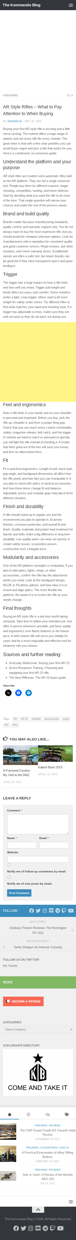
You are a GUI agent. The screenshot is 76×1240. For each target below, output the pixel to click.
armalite (36, 718)
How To (64, 1147)
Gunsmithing (49, 1147)
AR (15, 718)
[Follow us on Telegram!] (57, 910)
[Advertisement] (38, 50)
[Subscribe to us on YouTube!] (70, 910)
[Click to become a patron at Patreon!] (23, 1007)
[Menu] (71, 5)
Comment (14, 810)
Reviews (54, 1125)
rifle (6, 724)
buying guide (52, 718)
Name (12, 838)
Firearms (10, 95)
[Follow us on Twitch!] (64, 910)
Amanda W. (14, 121)
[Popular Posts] (9, 1115)
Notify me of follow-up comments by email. (36, 871)
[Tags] (66, 1115)
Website (12, 852)
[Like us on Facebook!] (31, 910)
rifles (15, 724)
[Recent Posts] (28, 1115)
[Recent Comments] (47, 1115)
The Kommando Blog (22, 5)
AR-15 (24, 718)
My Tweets (10, 965)
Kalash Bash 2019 (50, 767)
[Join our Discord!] (51, 910)
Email (44, 838)
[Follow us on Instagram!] (44, 910)
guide (66, 718)
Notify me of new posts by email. (29, 883)
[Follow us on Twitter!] (38, 910)
